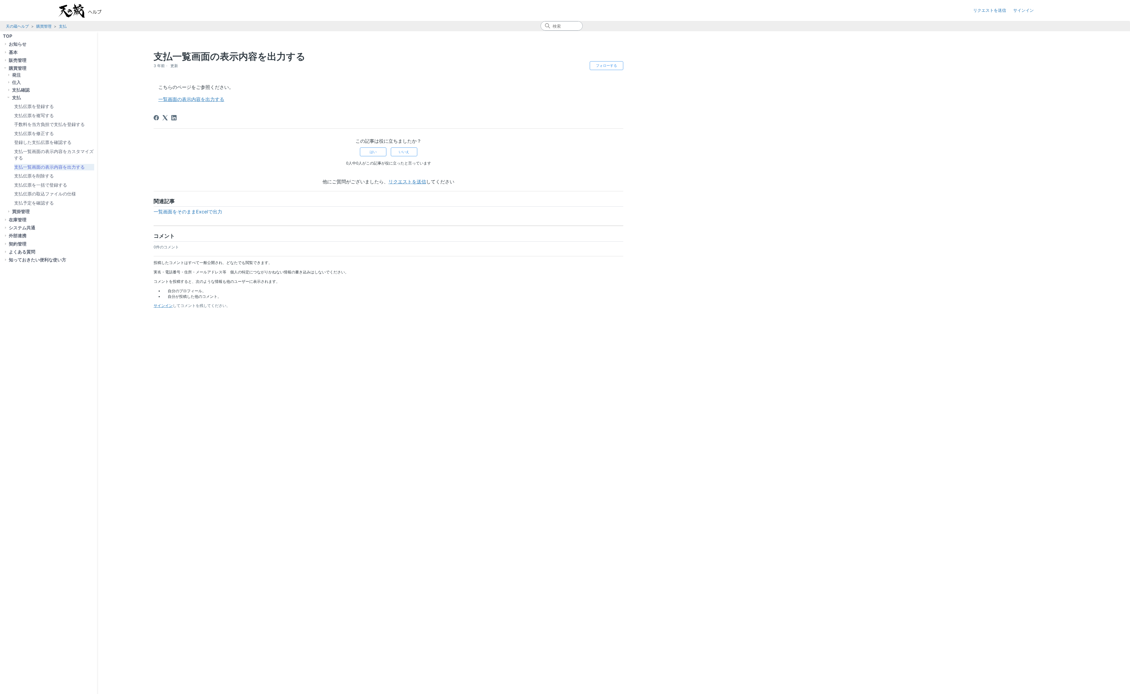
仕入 (16, 82)
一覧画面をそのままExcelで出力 (188, 212)
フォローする (606, 65)
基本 (13, 52)
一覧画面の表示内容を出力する (191, 99)
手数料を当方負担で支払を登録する (49, 124)
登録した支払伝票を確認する (43, 142)
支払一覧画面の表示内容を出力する (49, 167)
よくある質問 (22, 252)
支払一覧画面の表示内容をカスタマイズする (54, 155)
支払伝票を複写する (34, 115)
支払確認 (21, 90)
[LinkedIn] (174, 117)
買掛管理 (21, 211)
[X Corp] (165, 117)
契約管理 (17, 244)
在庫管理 (17, 220)
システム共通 (22, 227)
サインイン (163, 305)
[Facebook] (156, 117)
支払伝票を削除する (34, 176)
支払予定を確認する (34, 203)
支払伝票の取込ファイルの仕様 (45, 194)
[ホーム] (85, 10)
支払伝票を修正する (34, 133)
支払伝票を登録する (34, 106)
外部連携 (17, 235)
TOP (7, 36)
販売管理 (17, 60)
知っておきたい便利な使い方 (37, 260)
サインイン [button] (1023, 10)
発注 (16, 75)
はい (373, 152)
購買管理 (43, 26)
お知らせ (17, 44)
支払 (63, 26)
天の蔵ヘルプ (17, 26)
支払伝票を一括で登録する (40, 185)
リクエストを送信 (989, 10)
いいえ (404, 152)
